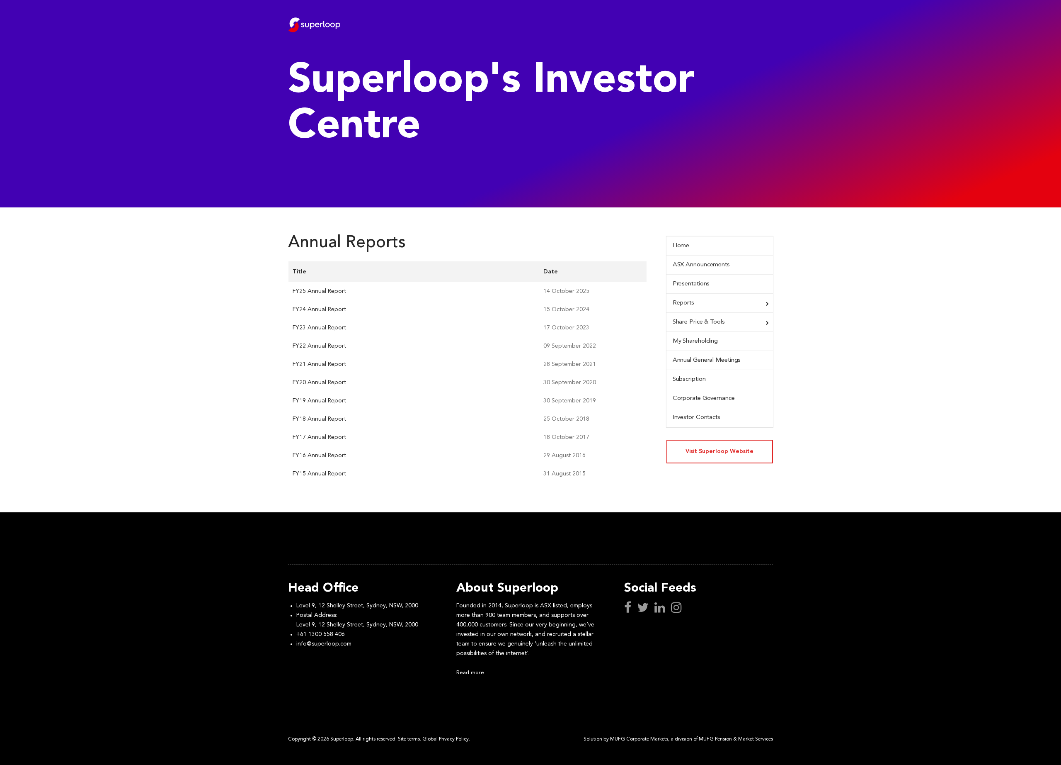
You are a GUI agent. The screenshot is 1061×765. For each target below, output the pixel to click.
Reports (683, 303)
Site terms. (409, 739)
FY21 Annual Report (319, 364)
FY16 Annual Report (319, 455)
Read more (470, 672)
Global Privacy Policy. (446, 739)
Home (681, 246)
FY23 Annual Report (319, 328)
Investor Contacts (696, 417)
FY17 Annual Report (319, 437)
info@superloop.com (323, 644)
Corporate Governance (704, 398)
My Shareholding (695, 341)
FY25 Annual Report (319, 291)
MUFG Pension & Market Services (736, 739)
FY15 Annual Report (319, 474)
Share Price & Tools (699, 322)
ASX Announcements (701, 265)
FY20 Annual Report (319, 382)
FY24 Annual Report (319, 309)
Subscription (689, 379)
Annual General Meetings (707, 360)
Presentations (691, 284)
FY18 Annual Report (319, 419)
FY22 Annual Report (319, 346)
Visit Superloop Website (719, 451)
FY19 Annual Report (319, 401)
